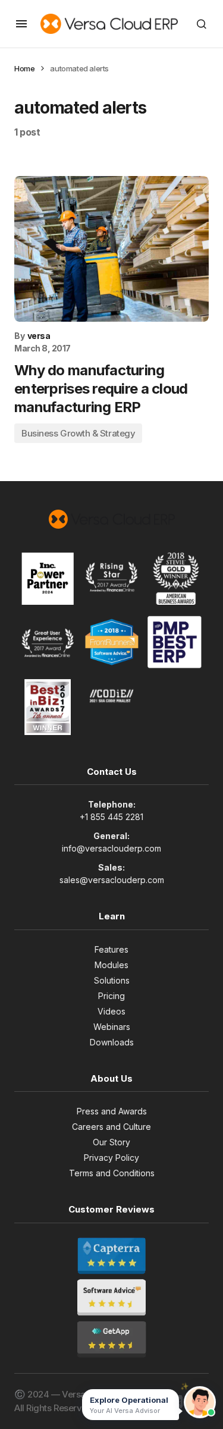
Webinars (111, 1027)
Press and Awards (112, 1111)
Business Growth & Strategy (78, 433)
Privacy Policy (111, 1157)
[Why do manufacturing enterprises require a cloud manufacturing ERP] (111, 249)
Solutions (112, 980)
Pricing (111, 996)
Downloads (112, 1042)
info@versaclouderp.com (111, 848)
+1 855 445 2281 (111, 817)
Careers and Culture (111, 1127)
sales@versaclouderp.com (111, 880)
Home (24, 68)
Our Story (111, 1142)
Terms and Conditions (112, 1173)
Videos (111, 1011)
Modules (111, 965)
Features (111, 949)
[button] (21, 24)
